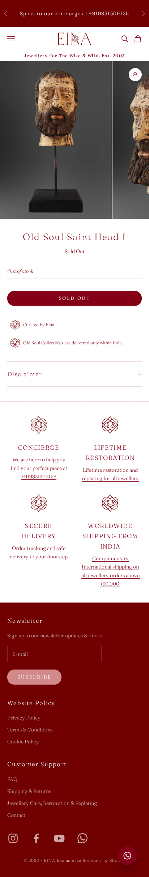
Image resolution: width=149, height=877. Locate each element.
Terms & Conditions (29, 729)
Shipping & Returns (29, 791)
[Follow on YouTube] (59, 838)
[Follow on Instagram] (13, 838)
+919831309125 (38, 476)
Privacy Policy (24, 717)
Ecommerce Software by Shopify (91, 860)
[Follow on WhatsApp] (82, 838)
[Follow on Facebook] (36, 838)
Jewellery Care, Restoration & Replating (52, 803)
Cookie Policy (23, 741)
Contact (16, 815)
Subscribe (34, 677)
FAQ (12, 779)
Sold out (74, 298)
